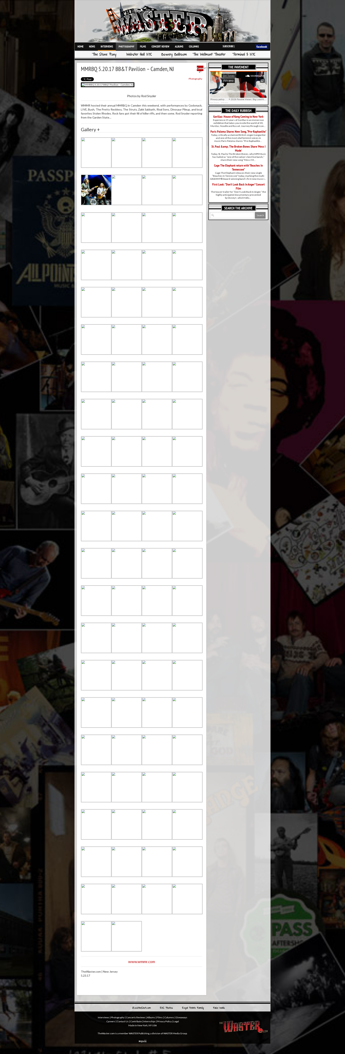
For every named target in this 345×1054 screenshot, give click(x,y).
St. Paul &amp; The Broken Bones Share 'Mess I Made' (238, 148)
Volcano (224, 103)
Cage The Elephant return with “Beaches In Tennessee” (238, 167)
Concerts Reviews (135, 1017)
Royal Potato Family (193, 1008)
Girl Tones (214, 103)
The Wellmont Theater (209, 55)
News (92, 46)
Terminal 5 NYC (243, 55)
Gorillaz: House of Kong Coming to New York (238, 116)
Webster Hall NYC (139, 55)
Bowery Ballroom (174, 55)
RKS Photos (166, 1008)
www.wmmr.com (141, 961)
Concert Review (160, 46)
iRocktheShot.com (141, 1008)
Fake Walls (219, 1008)
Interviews (107, 46)
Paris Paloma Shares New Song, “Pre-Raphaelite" (238, 131)
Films (143, 46)
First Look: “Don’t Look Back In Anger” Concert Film (238, 186)
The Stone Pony (104, 55)
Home (80, 46)
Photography (126, 46)
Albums (179, 46)
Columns (194, 46)
